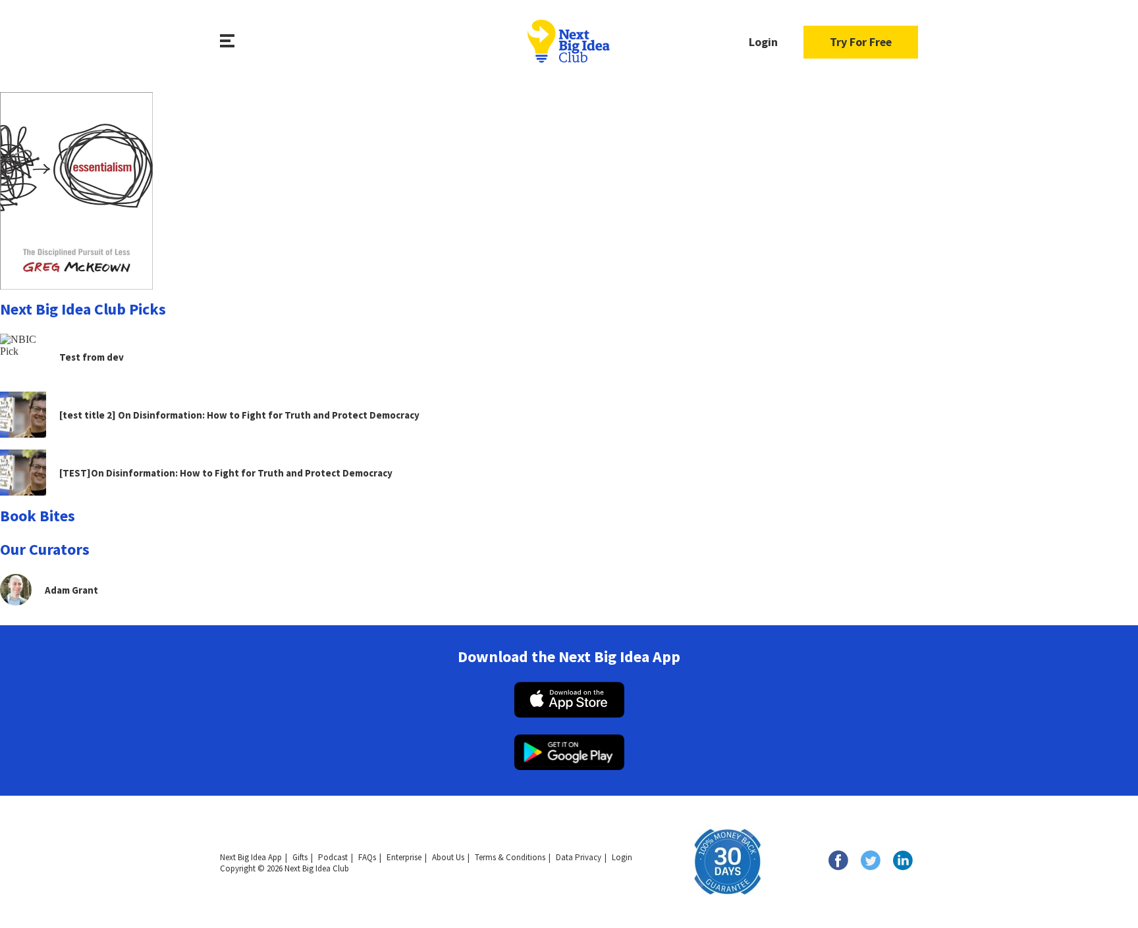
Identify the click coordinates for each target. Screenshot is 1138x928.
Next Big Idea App (251, 857)
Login (763, 41)
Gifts (300, 857)
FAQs (367, 857)
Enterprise (404, 857)
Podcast (333, 857)
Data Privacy (578, 857)
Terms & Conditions (510, 857)
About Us (448, 857)
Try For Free (861, 41)
